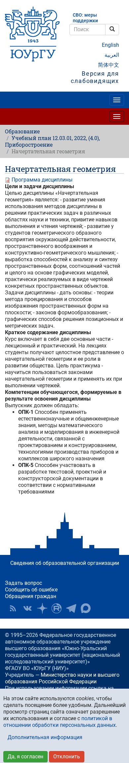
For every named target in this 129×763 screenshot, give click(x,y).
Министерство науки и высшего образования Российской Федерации (62, 678)
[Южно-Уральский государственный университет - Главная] (32, 34)
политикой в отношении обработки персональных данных (59, 721)
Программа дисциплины (42, 180)
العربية (112, 55)
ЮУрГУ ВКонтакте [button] (27, 608)
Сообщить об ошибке (31, 589)
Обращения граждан (30, 596)
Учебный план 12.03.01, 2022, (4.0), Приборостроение (52, 141)
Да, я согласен (25, 756)
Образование (22, 131)
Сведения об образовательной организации (64, 563)
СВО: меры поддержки (85, 18)
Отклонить (66, 756)
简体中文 (108, 65)
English (110, 45)
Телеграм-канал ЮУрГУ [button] (71, 608)
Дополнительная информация (45, 737)
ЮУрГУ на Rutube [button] (56, 608)
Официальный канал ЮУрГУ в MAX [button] (85, 608)
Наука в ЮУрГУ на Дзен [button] (42, 608)
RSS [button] (13, 608)
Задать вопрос (23, 583)
